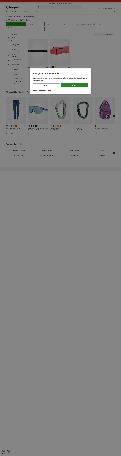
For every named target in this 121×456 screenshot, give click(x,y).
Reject (46, 85)
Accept (74, 85)
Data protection (39, 80)
